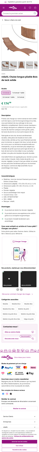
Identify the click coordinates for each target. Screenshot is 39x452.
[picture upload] (20, 254)
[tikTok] (11, 394)
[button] (10, 279)
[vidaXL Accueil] (12, 7)
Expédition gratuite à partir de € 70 (20, 2)
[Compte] (24, 7)
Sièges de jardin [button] (29, 319)
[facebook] (3, 394)
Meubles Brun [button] (16, 304)
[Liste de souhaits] (30, 7)
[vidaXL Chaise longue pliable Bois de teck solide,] (19, 43)
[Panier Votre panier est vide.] (35, 7)
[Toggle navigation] (3, 8)
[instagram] (7, 394)
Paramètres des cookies (19, 450)
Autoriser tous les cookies (19, 441)
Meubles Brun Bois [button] (8, 309)
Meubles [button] (5, 304)
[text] (6, 104)
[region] (19, 440)
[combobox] (19, 13)
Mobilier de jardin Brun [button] (10, 314)
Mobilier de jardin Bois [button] (28, 314)
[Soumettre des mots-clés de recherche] (34, 13)
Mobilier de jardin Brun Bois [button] (11, 319)
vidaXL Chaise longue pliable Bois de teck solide (19, 78)
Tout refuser (19, 445)
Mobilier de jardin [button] (23, 309)
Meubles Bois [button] (28, 304)
